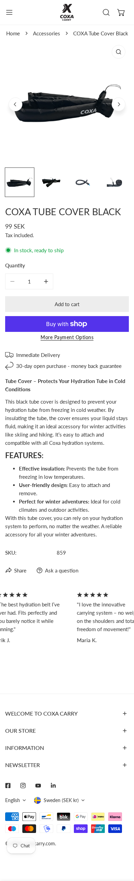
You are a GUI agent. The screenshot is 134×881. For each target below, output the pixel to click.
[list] (67, 103)
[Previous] (15, 104)
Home (13, 33)
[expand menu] (9, 12)
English (12, 800)
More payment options (67, 337)
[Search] (106, 12)
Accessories (46, 33)
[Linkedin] (53, 785)
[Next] (118, 104)
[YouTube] (38, 785)
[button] (121, 12)
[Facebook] (7, 785)
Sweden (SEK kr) (61, 800)
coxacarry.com (39, 843)
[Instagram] (23, 785)
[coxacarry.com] (67, 12)
